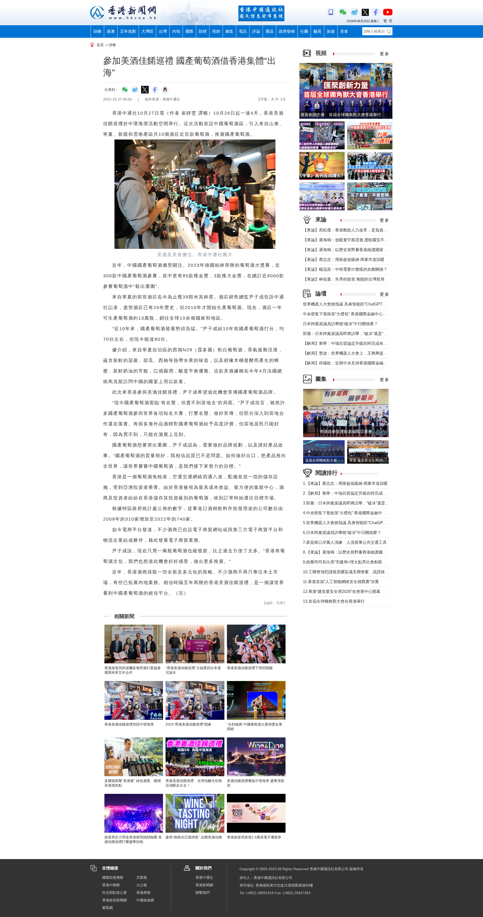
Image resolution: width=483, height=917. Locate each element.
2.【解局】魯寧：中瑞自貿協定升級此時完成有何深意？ (353, 493)
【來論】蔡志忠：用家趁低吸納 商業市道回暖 (343, 259)
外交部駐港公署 (114, 893)
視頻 (216, 31)
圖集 (229, 31)
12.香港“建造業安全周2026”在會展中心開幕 (341, 591)
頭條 (97, 31)
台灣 (163, 31)
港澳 (111, 31)
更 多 (384, 54)
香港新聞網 (204, 885)
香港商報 (143, 893)
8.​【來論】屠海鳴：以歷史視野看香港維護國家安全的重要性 (357, 552)
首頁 (100, 45)
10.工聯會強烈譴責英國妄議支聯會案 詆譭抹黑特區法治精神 (358, 572)
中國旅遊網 (145, 900)
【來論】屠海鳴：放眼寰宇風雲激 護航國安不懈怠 (347, 240)
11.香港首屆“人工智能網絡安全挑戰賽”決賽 (341, 582)
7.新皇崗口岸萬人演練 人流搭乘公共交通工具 (345, 542)
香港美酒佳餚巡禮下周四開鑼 (250, 668)
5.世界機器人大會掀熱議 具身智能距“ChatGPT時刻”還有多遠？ (359, 523)
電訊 (243, 31)
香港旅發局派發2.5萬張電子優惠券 (254, 837)
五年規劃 (128, 31)
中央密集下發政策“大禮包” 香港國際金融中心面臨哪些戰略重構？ (361, 314)
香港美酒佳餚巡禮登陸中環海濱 (129, 724)
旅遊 (331, 31)
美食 (344, 31)
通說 (269, 31)
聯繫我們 (202, 893)
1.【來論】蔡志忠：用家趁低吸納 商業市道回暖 (345, 483)
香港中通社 (204, 877)
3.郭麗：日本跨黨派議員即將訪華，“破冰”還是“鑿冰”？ (351, 503)
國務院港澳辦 (112, 877)
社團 (304, 31)
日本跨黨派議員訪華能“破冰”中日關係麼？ (340, 324)
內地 (176, 31)
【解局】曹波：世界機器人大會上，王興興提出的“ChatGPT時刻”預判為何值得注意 (377, 353)
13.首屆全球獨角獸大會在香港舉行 (334, 601)
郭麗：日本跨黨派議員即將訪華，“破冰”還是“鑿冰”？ (349, 333)
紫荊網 (107, 908)
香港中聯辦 (111, 885)
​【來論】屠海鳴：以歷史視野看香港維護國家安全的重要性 (355, 250)
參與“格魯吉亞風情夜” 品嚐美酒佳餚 (194, 837)
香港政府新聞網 (114, 900)
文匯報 (141, 877)
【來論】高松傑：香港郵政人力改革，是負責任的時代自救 (355, 230)
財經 (203, 31)
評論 (256, 31)
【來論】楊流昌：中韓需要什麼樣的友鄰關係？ (345, 269)
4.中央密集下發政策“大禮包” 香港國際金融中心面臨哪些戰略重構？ (362, 513)
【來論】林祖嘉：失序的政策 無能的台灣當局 (343, 279)
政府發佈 (287, 31)
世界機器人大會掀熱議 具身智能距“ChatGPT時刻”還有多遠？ (357, 304)
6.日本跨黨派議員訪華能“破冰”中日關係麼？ (342, 532)
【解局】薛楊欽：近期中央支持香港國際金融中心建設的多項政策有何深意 (369, 363)
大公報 (141, 885)
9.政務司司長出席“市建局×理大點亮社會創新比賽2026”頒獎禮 (358, 562)
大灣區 (147, 31)
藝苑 (317, 31)
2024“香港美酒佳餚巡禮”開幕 (188, 724)
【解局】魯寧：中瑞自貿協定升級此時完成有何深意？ (351, 343)
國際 (189, 31)
